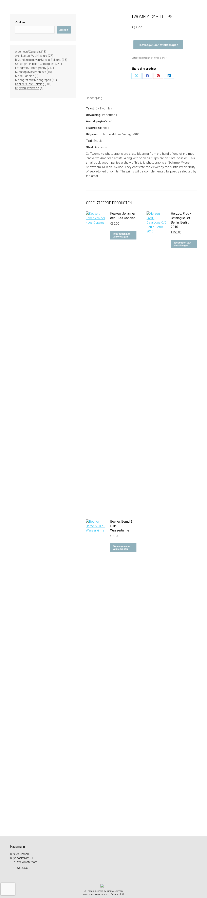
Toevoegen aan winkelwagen (158, 44)
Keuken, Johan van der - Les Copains (123, 216)
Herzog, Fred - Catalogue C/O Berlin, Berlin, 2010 (181, 220)
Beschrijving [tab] (94, 98)
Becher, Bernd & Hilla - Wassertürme (121, 526)
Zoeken (20, 22)
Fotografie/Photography (153, 58)
